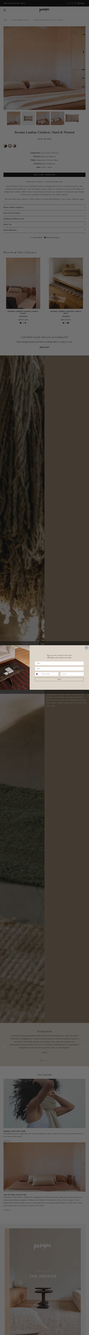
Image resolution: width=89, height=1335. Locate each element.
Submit (59, 679)
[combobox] (38, 674)
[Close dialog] (86, 648)
